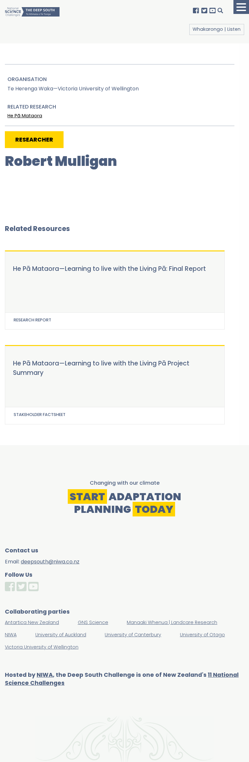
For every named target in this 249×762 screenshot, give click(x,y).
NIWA (45, 675)
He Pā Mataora (24, 115)
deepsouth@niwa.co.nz (50, 561)
